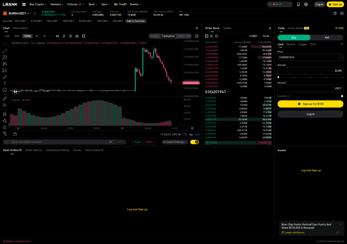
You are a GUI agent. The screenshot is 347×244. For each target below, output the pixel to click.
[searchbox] (279, 4)
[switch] (194, 142)
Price (280, 52)
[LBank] (10, 4)
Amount (282, 65)
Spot (92, 4)
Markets (56, 4)
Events (134, 4)
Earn (104, 4)
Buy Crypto (37, 4)
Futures (72, 4)
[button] (280, 4)
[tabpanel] (238, 89)
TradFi (123, 4)
